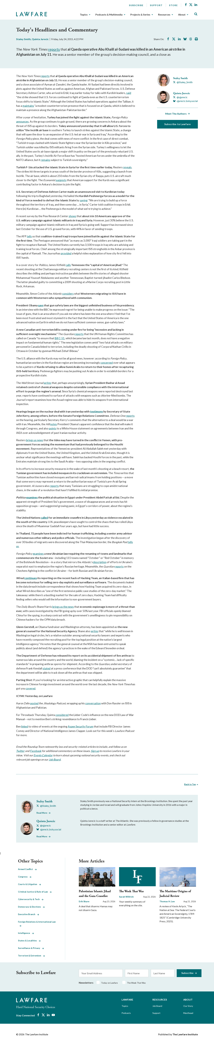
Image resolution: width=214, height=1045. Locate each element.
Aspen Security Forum (80, 726)
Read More (42, 813)
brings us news (34, 440)
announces (22, 121)
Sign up (95, 751)
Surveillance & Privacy (30, 948)
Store (173, 5)
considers (68, 293)
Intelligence (25, 933)
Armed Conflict (26, 869)
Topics (84, 14)
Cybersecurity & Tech (30, 899)
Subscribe (136, 5)
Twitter (20, 751)
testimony (96, 411)
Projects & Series (140, 14)
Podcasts (126, 1013)
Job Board (55, 759)
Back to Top (190, 784)
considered (62, 715)
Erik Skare (84, 901)
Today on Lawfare (109, 983)
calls (68, 265)
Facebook (35, 751)
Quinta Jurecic (40, 39)
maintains (28, 105)
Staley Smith (23, 39)
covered (30, 688)
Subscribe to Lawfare (177, 124)
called (44, 517)
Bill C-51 (60, 338)
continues (30, 578)
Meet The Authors (176, 113)
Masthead (188, 1013)
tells (29, 236)
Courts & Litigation (28, 884)
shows (72, 216)
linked (24, 726)
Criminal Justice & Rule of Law (34, 891)
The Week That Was (131, 891)
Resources (164, 14)
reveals (127, 167)
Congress (23, 876)
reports (54, 49)
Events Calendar (43, 755)
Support (156, 5)
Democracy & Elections (30, 907)
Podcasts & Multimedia (109, 14)
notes (53, 424)
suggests (61, 180)
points (52, 428)
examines (32, 497)
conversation (93, 703)
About (181, 14)
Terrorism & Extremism (30, 955)
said (128, 93)
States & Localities (28, 940)
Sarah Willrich (126, 896)
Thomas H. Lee (167, 901)
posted (34, 703)
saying (83, 200)
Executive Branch (27, 914)
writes (47, 382)
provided (66, 253)
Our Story (188, 1006)
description (99, 562)
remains (45, 160)
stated (46, 668)
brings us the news (63, 606)
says (40, 305)
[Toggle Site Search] (195, 14)
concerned (106, 362)
